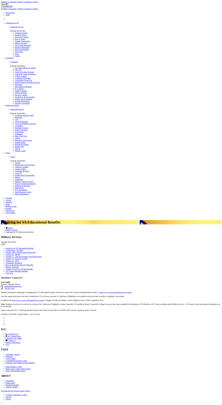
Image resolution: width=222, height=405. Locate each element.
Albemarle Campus (13, 354)
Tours (17, 54)
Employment (10, 383)
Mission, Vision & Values (24, 182)
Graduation (19, 134)
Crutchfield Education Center (16, 361)
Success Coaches (21, 95)
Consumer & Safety (22, 171)
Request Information (22, 48)
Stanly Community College (16, 395)
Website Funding (12, 387)
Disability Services (21, 128)
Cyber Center (10, 359)
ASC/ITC (18, 70)
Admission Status (21, 33)
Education (18, 85)
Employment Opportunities (25, 175)
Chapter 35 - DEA (12, 261)
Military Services (21, 43)
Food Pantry (19, 132)
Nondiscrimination (12, 385)
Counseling (19, 126)
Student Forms (20, 142)
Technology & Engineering (25, 97)
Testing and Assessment (23, 99)
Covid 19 (18, 173)
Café (16, 120)
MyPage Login (11, 206)
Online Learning (21, 91)
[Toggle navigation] (3, 244)
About (8, 153)
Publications (19, 188)
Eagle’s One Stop (21, 130)
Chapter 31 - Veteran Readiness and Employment (24, 257)
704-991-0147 (9, 288)
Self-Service (10, 211)
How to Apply (20, 39)
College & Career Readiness (25, 74)
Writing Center (20, 151)
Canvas (8, 200)
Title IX (17, 149)
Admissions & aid (12, 23)
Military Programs (12, 267)
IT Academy (19, 89)
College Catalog (21, 76)
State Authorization (22, 50)
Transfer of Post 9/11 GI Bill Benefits (19, 269)
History (17, 177)
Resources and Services (23, 140)
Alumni (17, 163)
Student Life (19, 147)
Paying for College (22, 37)
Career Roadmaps (21, 122)
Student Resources (12, 105)
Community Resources (14, 263)
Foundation (10, 381)
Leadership (19, 180)
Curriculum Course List (23, 80)
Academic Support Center (24, 115)
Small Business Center (23, 192)
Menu (4, 4)
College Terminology (22, 41)
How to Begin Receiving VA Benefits (19, 265)
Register (9, 208)
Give (7, 345)
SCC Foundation (21, 190)
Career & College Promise (24, 72)
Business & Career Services (25, 165)
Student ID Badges (22, 145)
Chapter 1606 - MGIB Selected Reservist (21, 252)
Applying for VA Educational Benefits (20, 248)
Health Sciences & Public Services (27, 82)
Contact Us (12, 340)
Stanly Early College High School (18, 369)
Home (10, 228)
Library (18, 138)
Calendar (9, 198)
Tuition (17, 56)
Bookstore (19, 117)
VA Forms (9, 273)
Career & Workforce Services (25, 124)
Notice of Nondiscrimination (25, 184)
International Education (23, 87)
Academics (10, 58)
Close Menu (6, 7)
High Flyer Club (21, 136)
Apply (8, 15)
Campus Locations (21, 167)
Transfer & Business (22, 101)
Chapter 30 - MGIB (13, 255)
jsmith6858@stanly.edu (13, 286)
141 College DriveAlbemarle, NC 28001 (14, 337)
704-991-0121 (13, 334)
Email (8, 204)
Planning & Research (22, 186)
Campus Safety (20, 169)
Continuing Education (23, 78)
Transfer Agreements (22, 103)
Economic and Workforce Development (20, 363)
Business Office (21, 35)
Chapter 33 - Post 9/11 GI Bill (16, 259)
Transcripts (19, 52)
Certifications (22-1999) (14, 250)
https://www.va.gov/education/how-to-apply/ (115, 292)
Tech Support (10, 213)
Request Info (10, 13)
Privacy (8, 399)
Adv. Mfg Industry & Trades (25, 68)
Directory (9, 202)
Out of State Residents (23, 45)
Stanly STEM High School (15, 371)
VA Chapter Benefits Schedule (17, 271)
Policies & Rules (21, 93)
